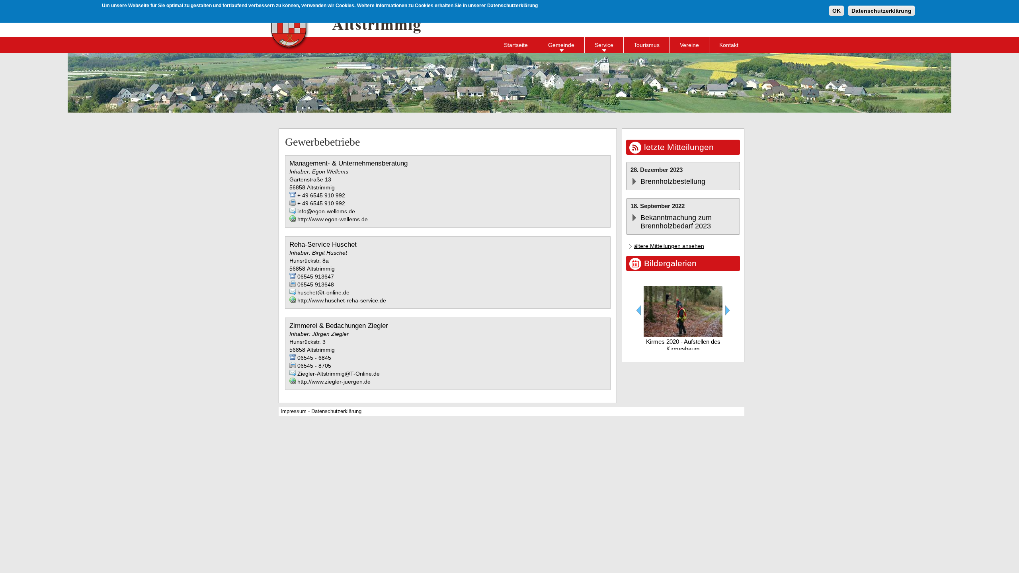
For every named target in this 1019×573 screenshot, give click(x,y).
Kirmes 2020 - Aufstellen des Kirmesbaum (683, 345)
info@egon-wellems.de (326, 211)
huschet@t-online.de (323, 292)
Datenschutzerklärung (881, 11)
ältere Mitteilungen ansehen (669, 246)
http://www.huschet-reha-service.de (341, 300)
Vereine (689, 45)
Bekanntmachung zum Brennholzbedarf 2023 (676, 222)
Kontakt (728, 45)
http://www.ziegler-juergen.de (334, 381)
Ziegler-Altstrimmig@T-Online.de (338, 373)
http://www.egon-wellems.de (332, 219)
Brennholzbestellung (672, 181)
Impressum (293, 411)
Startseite (516, 45)
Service (604, 45)
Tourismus (647, 45)
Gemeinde (561, 45)
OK (836, 11)
